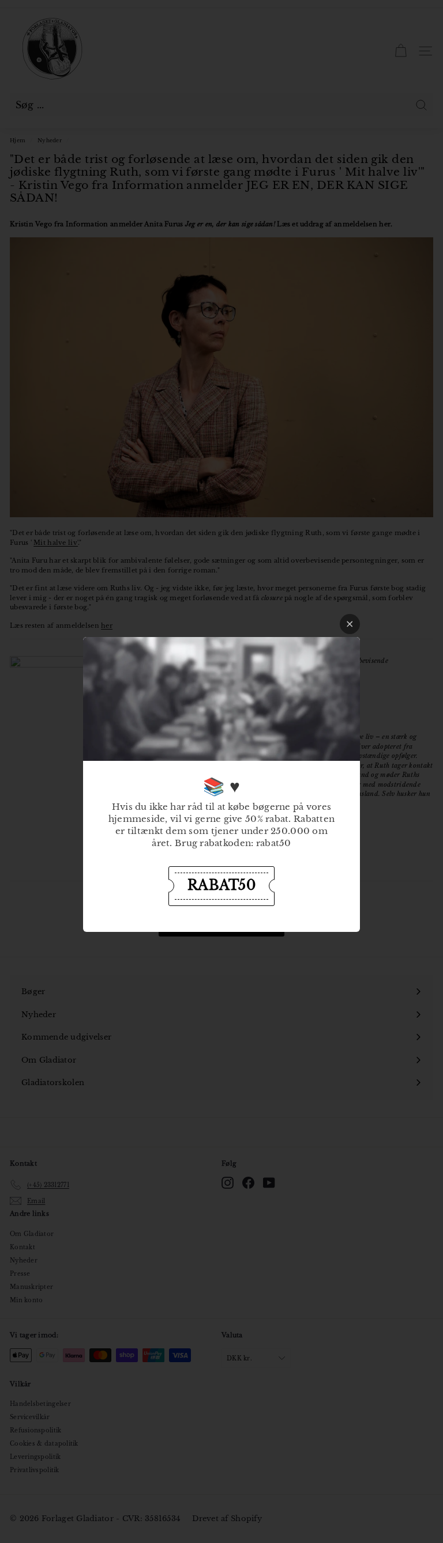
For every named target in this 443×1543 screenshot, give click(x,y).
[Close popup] (350, 624)
